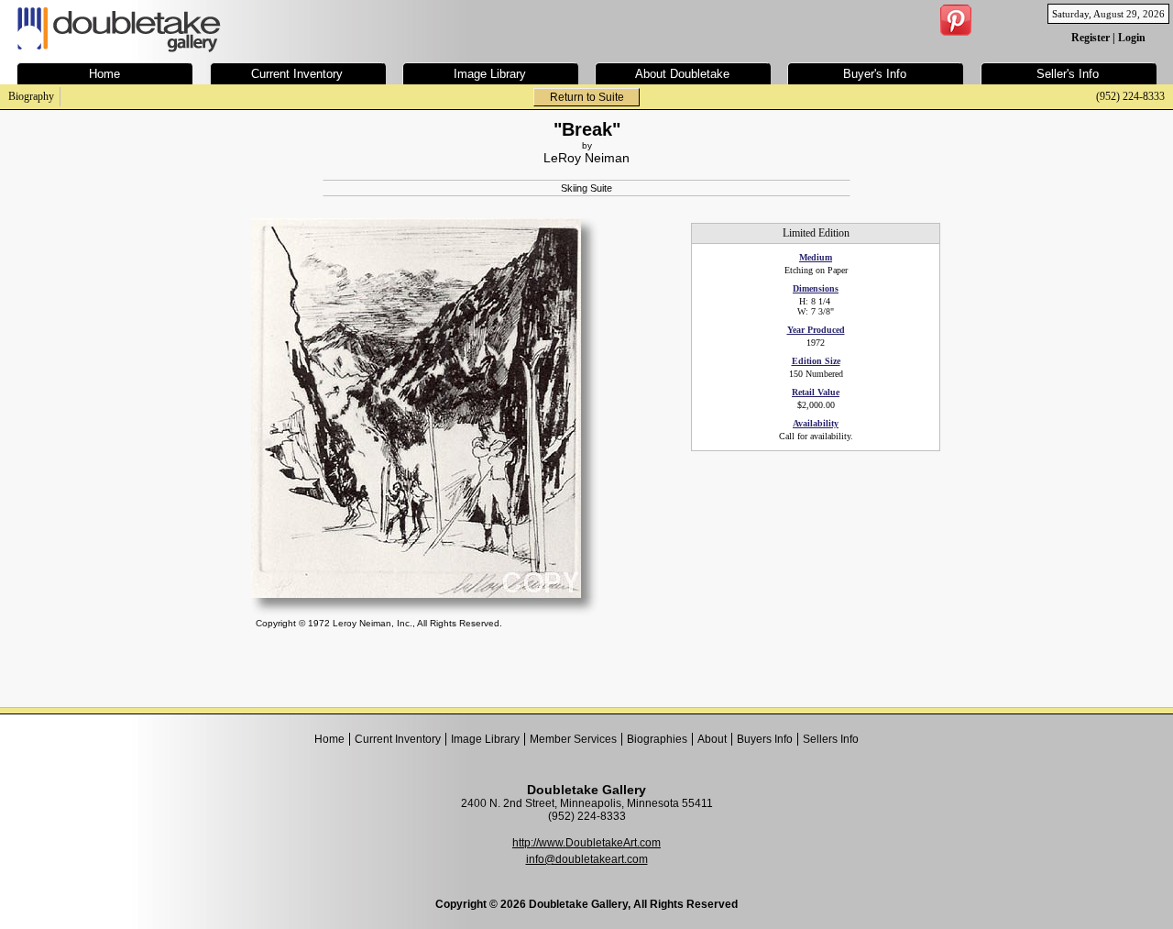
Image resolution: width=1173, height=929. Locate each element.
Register (1090, 37)
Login (1132, 37)
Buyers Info (765, 739)
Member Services (573, 739)
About (712, 739)
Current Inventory (398, 739)
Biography (31, 96)
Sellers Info (831, 739)
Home (329, 739)
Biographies (657, 739)
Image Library (485, 739)
